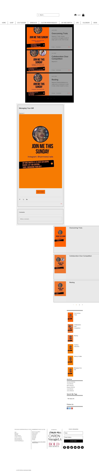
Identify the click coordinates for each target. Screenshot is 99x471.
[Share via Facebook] (19, 199)
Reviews (33, 438)
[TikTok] (71, 447)
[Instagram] (68, 447)
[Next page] (54, 98)
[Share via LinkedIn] (27, 199)
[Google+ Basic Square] (72, 408)
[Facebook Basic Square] (67, 408)
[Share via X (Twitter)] (23, 199)
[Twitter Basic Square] (70, 408)
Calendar (16, 434)
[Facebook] (64, 447)
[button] (83, 14)
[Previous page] (45, 98)
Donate (33, 439)
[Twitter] (75, 447)
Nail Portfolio (34, 434)
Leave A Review (18, 435)
